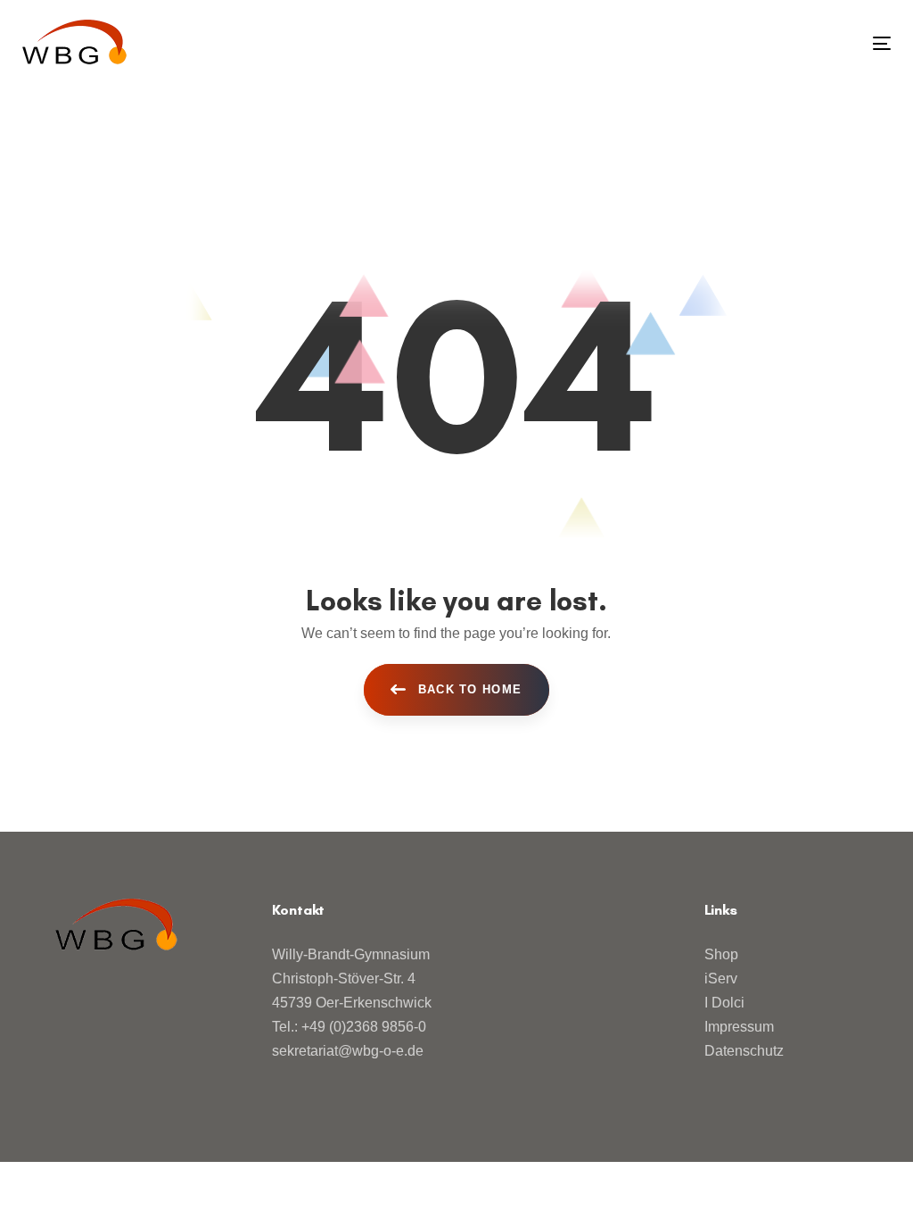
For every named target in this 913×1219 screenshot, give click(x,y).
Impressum (739, 1026)
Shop (721, 954)
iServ (720, 978)
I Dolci (724, 1002)
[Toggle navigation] (746, 43)
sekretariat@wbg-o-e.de (348, 1050)
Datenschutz (744, 1050)
